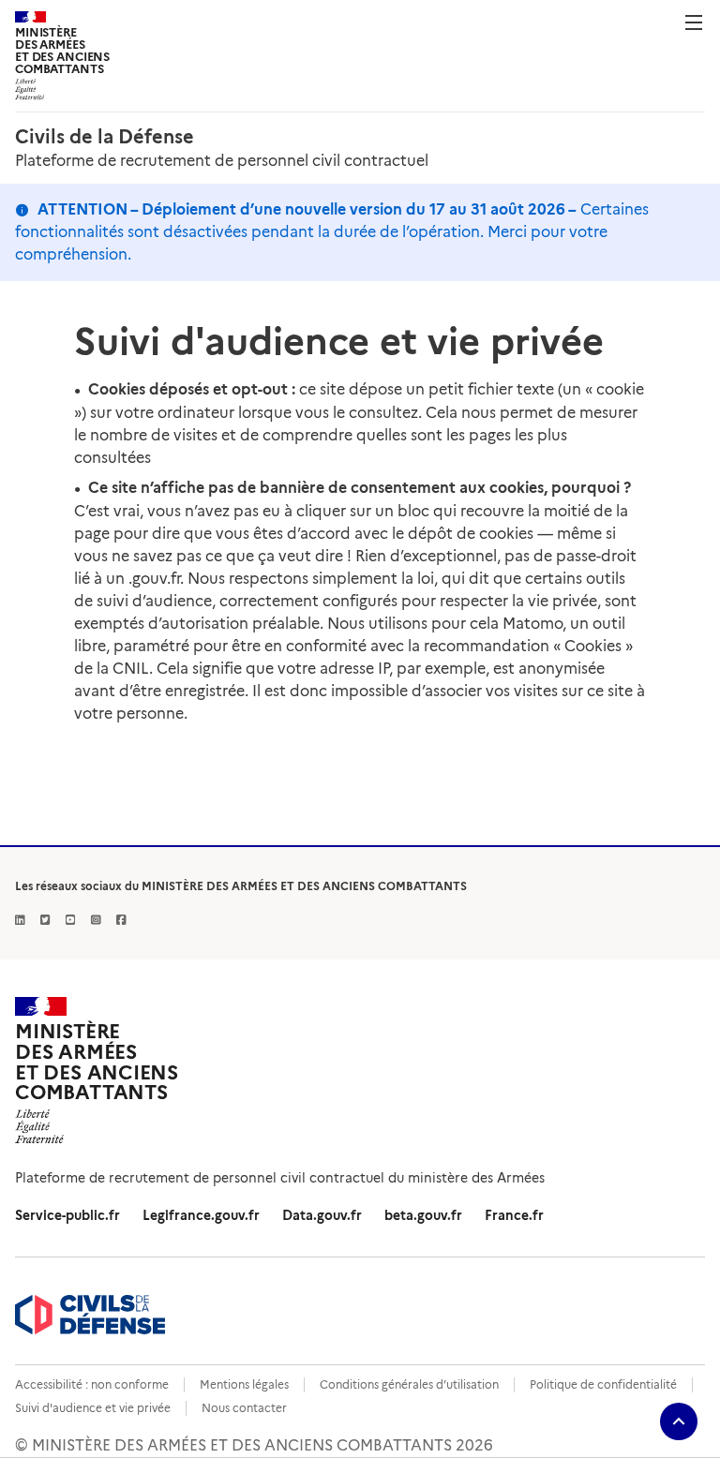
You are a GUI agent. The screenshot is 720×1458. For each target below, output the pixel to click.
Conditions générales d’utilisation (409, 1384)
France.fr (514, 1215)
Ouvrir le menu (693, 22)
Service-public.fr (67, 1215)
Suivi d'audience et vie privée (93, 1408)
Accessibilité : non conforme (92, 1384)
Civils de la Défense (104, 137)
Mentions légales (244, 1384)
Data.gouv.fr (322, 1215)
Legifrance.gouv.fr (201, 1215)
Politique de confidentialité (603, 1384)
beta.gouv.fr (423, 1215)
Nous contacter (244, 1408)
